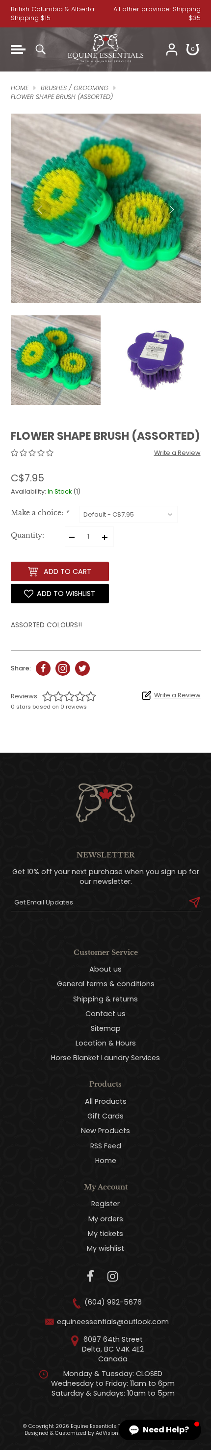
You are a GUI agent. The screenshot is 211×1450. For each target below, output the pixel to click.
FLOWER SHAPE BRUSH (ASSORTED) (62, 97)
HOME (19, 88)
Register (105, 1204)
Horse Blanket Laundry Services (105, 1058)
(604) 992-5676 (113, 1302)
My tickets (105, 1233)
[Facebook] (91, 1276)
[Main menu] (18, 49)
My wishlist (105, 1248)
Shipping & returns (105, 999)
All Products (106, 1101)
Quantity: (27, 535)
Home (105, 1160)
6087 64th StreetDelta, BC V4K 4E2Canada (113, 1349)
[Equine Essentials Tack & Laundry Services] (106, 67)
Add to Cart (67, 571)
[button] (160, 1430)
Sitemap (106, 1028)
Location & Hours (106, 1043)
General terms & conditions (106, 984)
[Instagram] (112, 1276)
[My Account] (171, 49)
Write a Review (177, 453)
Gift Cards (105, 1116)
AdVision (107, 1433)
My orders (105, 1219)
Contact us (105, 1014)
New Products (105, 1131)
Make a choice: (40, 513)
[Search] (40, 49)
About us (105, 969)
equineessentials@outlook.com (113, 1322)
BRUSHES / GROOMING (74, 88)
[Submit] (194, 902)
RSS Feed (105, 1146)
